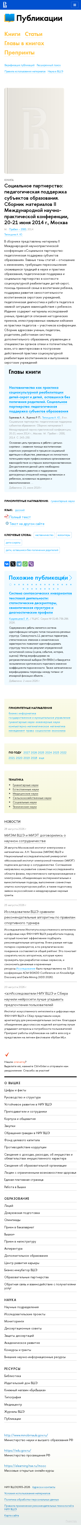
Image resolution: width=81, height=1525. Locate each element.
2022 (63, 752)
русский (20, 510)
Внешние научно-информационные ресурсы (35, 1357)
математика (57, 726)
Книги (12, 34)
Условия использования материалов (27, 1493)
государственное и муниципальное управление (39, 717)
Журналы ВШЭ (14, 1411)
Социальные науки (25, 802)
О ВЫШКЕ (12, 1083)
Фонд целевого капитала (22, 1140)
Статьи (34, 34)
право (30, 730)
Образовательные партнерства (26, 1277)
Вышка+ (9, 1234)
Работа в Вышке (15, 1187)
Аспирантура (13, 1248)
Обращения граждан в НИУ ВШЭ (27, 1133)
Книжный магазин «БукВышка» (25, 1390)
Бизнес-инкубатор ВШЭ (20, 1270)
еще (41, 758)
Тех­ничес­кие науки (25, 807)
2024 (48, 752)
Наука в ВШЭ (55, 71)
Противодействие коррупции (25, 1147)
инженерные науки (48, 722)
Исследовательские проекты (24, 1314)
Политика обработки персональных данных (31, 1499)
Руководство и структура (22, 1097)
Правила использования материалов (25, 71)
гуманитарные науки (22, 722)
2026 (34, 752)
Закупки (9, 1126)
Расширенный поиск (49, 65)
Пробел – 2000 (17, 229)
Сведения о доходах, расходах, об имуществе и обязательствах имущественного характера (38, 1156)
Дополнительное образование (26, 1255)
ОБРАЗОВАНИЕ (16, 1198)
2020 (19, 758)
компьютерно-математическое (29, 726)
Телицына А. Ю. (13, 234)
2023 (56, 752)
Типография (12, 1397)
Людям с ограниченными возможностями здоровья (40, 1172)
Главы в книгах (24, 43)
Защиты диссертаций (19, 1336)
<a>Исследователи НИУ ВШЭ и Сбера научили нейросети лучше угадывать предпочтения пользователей (36, 999)
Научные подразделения (21, 1307)
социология (43, 730)
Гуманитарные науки (25, 785)
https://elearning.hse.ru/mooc (25, 1466)
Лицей (8, 1206)
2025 (41, 752)
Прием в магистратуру (20, 1241)
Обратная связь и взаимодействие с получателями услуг (40, 1286)
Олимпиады (12, 1220)
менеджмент (17, 730)
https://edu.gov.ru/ (17, 1450)
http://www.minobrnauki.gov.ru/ (26, 1435)
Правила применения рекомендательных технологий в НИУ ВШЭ (39, 1507)
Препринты (19, 52)
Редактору (71, 1520)
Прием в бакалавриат (19, 1227)
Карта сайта (11, 1515)
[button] (10, 584)
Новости (12, 821)
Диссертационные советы (23, 1328)
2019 (27, 758)
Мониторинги (14, 1321)
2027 (27, 752)
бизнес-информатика (22, 713)
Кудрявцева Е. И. (19, 618)
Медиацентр (13, 1404)
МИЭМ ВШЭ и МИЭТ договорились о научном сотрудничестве (35, 838)
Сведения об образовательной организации (35, 1165)
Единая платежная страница (23, 1180)
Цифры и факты (15, 1090)
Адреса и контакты (43, 1487)
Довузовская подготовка (22, 1213)
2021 (12, 758)
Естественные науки (26, 789)
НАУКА (10, 1300)
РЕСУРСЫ (12, 1369)
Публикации (39, 17)
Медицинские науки (25, 793)
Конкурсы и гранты (17, 1350)
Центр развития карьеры (21, 1263)
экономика (58, 730)
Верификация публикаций (20, 65)
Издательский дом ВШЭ (21, 1383)
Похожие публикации (38, 577)
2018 (34, 758)
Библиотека (12, 1376)
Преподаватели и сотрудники (25, 1111)
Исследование (25, 968)
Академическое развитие (22, 1343)
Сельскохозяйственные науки (32, 798)
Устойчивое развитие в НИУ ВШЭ (28, 1104)
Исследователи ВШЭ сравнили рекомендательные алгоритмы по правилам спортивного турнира (39, 917)
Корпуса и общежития (20, 1119)
